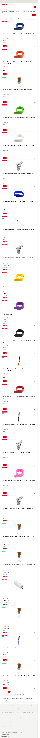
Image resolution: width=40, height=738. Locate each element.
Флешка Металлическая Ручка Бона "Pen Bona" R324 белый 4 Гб (19, 229)
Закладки (39, 2)
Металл (21, 712)
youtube (39, 33)
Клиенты (9, 705)
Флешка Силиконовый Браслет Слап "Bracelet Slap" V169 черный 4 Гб (19, 341)
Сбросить (32, 18)
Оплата (17, 717)
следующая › (21, 691)
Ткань (6, 713)
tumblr (39, 35)
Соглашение (14, 705)
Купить (5, 46)
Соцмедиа (24, 705)
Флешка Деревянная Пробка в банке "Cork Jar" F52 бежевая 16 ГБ (19, 675)
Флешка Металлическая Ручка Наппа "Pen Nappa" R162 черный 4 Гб (19, 425)
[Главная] (6, 4)
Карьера (14, 708)
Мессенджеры (12, 723)
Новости (3, 732)
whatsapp (39, 20)
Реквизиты (19, 705)
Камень (10, 712)
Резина (28, 712)
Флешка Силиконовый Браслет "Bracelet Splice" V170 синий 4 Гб (18, 201)
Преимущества (4, 705)
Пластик (24, 712)
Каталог (4, 9)
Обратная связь (11, 717)
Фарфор (9, 713)
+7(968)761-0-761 (39, 11)
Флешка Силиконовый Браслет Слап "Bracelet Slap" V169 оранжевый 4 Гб (17, 62)
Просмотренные (39, 4)
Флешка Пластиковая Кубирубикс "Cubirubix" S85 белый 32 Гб (18, 592)
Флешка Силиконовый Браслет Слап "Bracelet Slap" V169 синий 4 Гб (19, 34)
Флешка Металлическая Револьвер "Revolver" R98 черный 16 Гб (18, 508)
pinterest (39, 31)
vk (39, 26)
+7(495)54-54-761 (39, 8)
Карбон (14, 712)
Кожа (17, 712)
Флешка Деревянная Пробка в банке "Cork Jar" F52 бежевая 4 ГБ (19, 89)
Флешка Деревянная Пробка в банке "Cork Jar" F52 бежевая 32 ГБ (19, 536)
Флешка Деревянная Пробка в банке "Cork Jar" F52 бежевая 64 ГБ (19, 620)
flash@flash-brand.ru (39, 12)
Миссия (3, 708)
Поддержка (21, 717)
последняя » (27, 691)
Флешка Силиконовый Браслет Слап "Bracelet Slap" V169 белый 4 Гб (19, 146)
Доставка (3, 717)
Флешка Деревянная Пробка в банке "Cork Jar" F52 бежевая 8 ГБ (19, 564)
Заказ (7, 717)
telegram (39, 22)
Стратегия (10, 708)
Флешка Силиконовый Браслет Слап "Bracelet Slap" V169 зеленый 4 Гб (19, 118)
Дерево (6, 712)
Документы (19, 708)
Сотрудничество (27, 717)
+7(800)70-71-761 (5, 722)
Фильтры (34, 15)
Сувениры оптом (19, 732)
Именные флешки (12, 732)
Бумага (3, 712)
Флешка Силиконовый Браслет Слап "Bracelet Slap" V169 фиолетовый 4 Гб (17, 313)
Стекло (3, 713)
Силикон (32, 712)
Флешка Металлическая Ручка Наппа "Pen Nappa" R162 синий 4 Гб (18, 648)
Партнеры (33, 705)
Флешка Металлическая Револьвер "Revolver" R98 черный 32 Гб (18, 257)
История (28, 705)
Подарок (39, 16)
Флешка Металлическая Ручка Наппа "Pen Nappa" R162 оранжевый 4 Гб (16, 369)
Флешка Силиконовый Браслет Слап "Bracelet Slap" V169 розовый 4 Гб (19, 481)
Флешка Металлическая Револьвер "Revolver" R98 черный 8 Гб (18, 452)
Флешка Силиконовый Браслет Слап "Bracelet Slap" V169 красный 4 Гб (19, 397)
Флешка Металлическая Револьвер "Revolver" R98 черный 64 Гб (18, 173)
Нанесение (7, 732)
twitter (39, 29)
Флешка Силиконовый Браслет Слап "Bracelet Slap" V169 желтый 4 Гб (19, 285)
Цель (6, 708)
